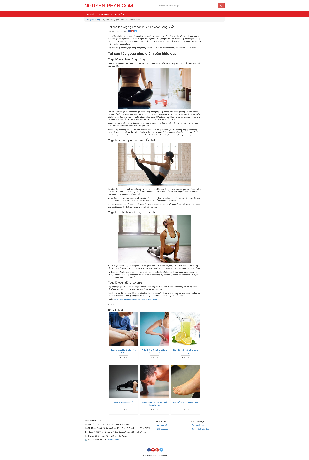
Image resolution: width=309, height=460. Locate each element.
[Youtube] (153, 450)
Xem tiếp (123, 357)
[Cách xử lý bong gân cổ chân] (185, 381)
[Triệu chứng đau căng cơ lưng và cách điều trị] (154, 329)
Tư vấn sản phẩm (105, 14)
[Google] (157, 450)
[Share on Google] (132, 31)
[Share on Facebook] (129, 31)
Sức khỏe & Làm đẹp (123, 14)
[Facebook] (149, 450)
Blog (98, 19)
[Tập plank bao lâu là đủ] (123, 381)
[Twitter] (161, 450)
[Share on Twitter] (135, 31)
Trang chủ (90, 14)
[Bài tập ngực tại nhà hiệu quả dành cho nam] (154, 381)
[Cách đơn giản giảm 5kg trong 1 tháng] (185, 329)
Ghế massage (162, 429)
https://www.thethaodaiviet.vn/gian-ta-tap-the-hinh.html (135, 299)
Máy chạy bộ (161, 425)
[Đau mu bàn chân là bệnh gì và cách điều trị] (123, 329)
